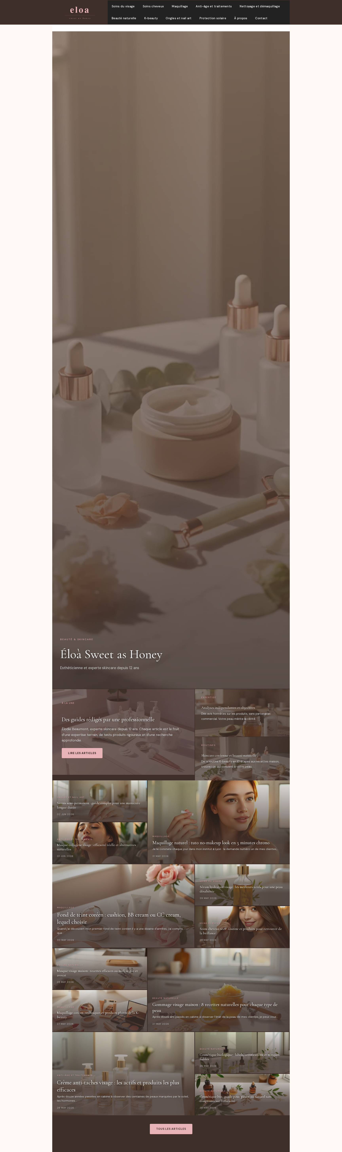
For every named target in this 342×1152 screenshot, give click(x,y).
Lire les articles (82, 753)
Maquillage (180, 6)
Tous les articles (171, 1129)
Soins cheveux (153, 6)
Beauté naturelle (124, 18)
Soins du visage (123, 6)
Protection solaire (213, 18)
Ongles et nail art (178, 18)
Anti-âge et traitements (214, 6)
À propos (240, 18)
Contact (261, 18)
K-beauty (151, 18)
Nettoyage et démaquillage (260, 6)
